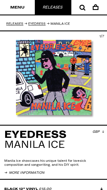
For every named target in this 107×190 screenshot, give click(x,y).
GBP (96, 131)
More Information (26, 172)
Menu (17, 7)
